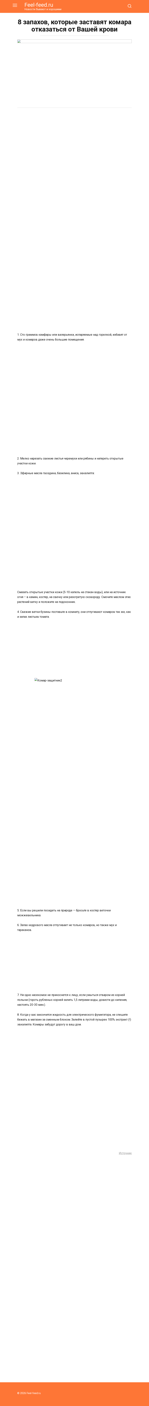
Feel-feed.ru (39, 5)
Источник (125, 1153)
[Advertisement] (74, 138)
